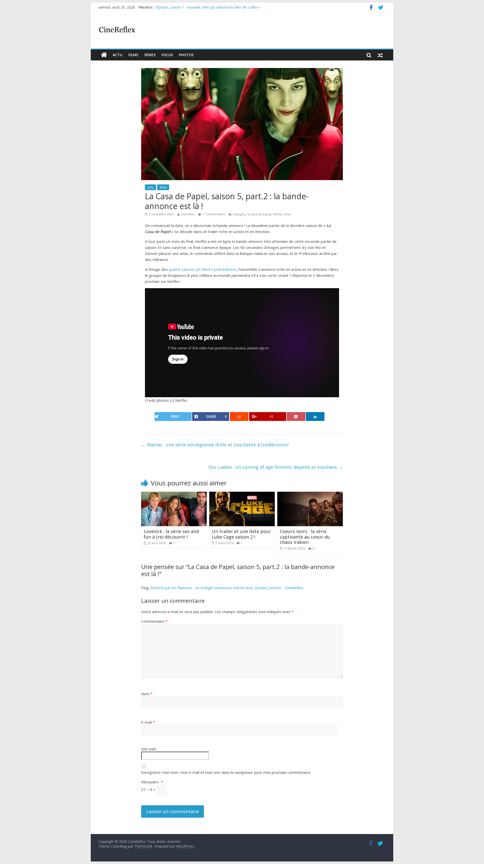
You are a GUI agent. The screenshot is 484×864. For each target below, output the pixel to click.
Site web (148, 748)
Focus (167, 54)
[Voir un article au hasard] (380, 55)
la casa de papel (259, 214)
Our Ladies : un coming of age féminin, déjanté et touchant (275, 467)
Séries (150, 54)
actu (117, 54)
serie (287, 214)
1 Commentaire (213, 214)
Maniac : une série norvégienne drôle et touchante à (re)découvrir (215, 445)
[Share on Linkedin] (315, 416)
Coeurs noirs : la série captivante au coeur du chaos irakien (305, 536)
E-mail (148, 722)
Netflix (277, 214)
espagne (239, 214)
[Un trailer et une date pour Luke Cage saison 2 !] (242, 494)
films (133, 54)
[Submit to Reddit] (239, 416)
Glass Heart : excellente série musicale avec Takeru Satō (201, 4)
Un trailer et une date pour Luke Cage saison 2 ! (241, 534)
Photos (186, 54)
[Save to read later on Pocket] (296, 416)
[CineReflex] (104, 55)
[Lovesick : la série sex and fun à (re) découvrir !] (174, 494)
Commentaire (154, 621)
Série (163, 187)
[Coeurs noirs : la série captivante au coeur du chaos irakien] (310, 494)
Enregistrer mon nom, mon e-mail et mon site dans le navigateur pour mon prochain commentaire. (226, 772)
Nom (147, 693)
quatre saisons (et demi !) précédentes (203, 269)
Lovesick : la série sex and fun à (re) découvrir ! (171, 534)
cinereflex (188, 214)
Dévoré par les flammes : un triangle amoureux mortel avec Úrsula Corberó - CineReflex (226, 587)
